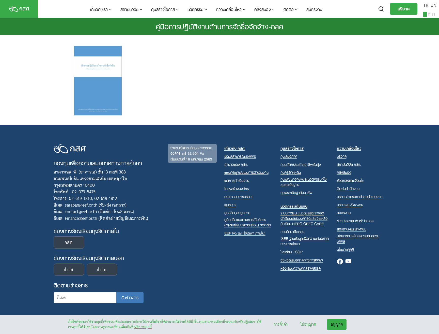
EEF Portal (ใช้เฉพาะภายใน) (244, 233)
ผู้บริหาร (230, 204)
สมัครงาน (314, 9)
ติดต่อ (289, 9)
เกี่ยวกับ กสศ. (234, 148)
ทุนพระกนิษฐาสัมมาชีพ (296, 192)
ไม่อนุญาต (308, 324)
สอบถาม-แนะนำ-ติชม (351, 228)
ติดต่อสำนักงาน (348, 188)
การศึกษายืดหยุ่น (292, 231)
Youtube (348, 261)
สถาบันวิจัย (129, 9)
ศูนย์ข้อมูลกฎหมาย (237, 212)
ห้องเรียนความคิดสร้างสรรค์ (300, 268)
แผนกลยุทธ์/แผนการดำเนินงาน (246, 172)
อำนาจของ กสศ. (236, 164)
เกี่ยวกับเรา (99, 9)
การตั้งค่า (281, 324)
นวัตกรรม (195, 9)
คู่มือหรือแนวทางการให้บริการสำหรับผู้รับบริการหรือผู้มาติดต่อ (247, 222)
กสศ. (69, 242)
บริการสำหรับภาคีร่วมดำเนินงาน (359, 196)
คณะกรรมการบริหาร (238, 196)
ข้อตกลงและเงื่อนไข (350, 180)
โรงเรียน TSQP (291, 251)
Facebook (340, 261)
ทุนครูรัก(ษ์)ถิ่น (290, 172)
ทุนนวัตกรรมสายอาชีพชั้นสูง (300, 164)
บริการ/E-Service (350, 204)
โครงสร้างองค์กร (236, 188)
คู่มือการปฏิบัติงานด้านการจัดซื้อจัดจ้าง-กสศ (219, 26)
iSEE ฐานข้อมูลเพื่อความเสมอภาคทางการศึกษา (304, 241)
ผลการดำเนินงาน (236, 180)
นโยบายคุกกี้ (143, 327)
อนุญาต (337, 324)
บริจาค (404, 8)
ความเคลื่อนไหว (229, 9)
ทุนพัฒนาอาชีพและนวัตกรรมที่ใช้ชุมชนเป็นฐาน (303, 181)
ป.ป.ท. (102, 269)
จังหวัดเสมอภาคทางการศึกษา (301, 260)
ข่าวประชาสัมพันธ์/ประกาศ (355, 220)
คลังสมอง (262, 9)
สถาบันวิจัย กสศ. (349, 164)
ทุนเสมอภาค (288, 156)
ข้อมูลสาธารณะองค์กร (240, 156)
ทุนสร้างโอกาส (163, 9)
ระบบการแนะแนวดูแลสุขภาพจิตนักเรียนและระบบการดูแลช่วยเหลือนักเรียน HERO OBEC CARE (303, 218)
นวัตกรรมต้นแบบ (293, 206)
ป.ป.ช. (69, 269)
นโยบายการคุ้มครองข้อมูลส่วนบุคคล (358, 238)
